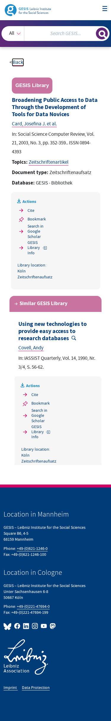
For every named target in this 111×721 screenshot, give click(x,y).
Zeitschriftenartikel (48, 162)
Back (18, 62)
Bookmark (37, 219)
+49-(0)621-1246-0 (32, 548)
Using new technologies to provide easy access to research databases (52, 331)
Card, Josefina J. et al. (34, 124)
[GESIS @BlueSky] (8, 626)
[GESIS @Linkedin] (26, 626)
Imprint (11, 687)
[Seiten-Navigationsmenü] (104, 9)
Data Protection (36, 687)
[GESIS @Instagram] (35, 626)
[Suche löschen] (91, 32)
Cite (31, 210)
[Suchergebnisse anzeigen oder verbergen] (102, 33)
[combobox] (55, 33)
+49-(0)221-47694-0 (33, 606)
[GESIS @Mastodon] (52, 626)
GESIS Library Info (34, 248)
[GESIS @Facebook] (17, 626)
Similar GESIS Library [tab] (43, 303)
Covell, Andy (31, 348)
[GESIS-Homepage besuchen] (28, 10)
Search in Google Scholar (36, 231)
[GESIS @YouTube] (44, 626)
